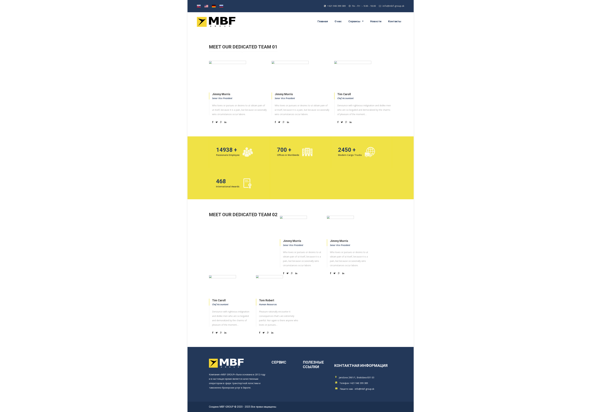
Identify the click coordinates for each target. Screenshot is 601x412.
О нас (338, 21)
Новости (375, 21)
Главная (323, 21)
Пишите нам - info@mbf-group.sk (357, 388)
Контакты (394, 21)
